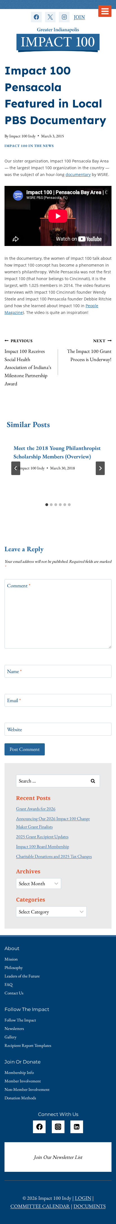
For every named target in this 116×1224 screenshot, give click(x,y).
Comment (18, 585)
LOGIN (83, 1198)
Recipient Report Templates (28, 1045)
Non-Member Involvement (27, 1089)
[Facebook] (36, 17)
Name (14, 671)
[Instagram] (64, 17)
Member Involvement (23, 1081)
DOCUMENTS (89, 1206)
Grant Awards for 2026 (35, 809)
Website (14, 729)
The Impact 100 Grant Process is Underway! (89, 350)
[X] (50, 17)
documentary (78, 174)
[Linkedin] (76, 1126)
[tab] (46, 504)
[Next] (100, 468)
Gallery (11, 1037)
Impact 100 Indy (22, 136)
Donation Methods (20, 1097)
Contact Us (14, 993)
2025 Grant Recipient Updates (42, 837)
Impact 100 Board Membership (42, 846)
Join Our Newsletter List (58, 1157)
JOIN (79, 17)
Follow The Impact (20, 1020)
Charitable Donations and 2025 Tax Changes (54, 856)
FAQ (8, 984)
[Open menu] (104, 11)
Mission (11, 959)
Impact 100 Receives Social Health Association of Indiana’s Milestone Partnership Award (28, 362)
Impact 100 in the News (29, 145)
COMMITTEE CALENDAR (40, 1206)
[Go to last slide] (15, 468)
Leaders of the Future (22, 976)
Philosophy (14, 967)
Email (14, 700)
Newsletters (14, 1028)
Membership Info (19, 1072)
